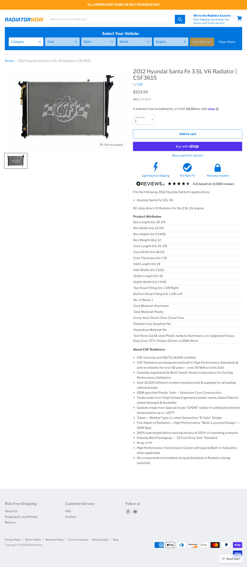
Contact (70, 517)
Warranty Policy (54, 539)
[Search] (180, 19)
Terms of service (78, 539)
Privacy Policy (13, 539)
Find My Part (202, 42)
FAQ (68, 511)
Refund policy (100, 539)
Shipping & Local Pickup (21, 517)
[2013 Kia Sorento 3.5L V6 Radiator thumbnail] (15, 160)
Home (9, 61)
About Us (11, 511)
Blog (115, 539)
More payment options (187, 155)
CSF (140, 84)
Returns (10, 522)
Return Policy (33, 539)
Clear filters (227, 42)
